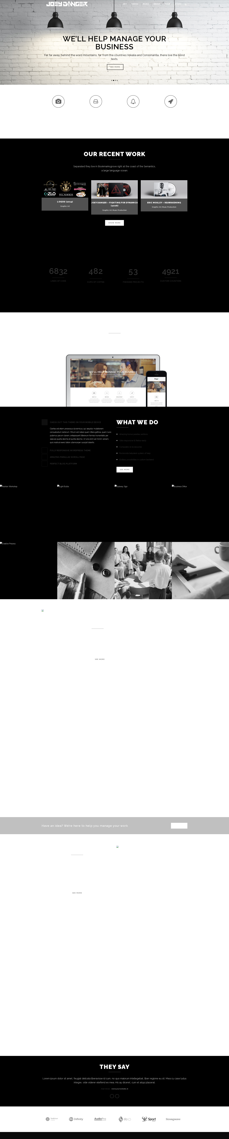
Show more (114, 223)
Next (117, 1096)
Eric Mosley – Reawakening (164, 202)
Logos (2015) (65, 202)
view (70, 188)
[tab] (77, 422)
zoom (59, 188)
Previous (112, 1096)
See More (100, 659)
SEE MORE (115, 67)
